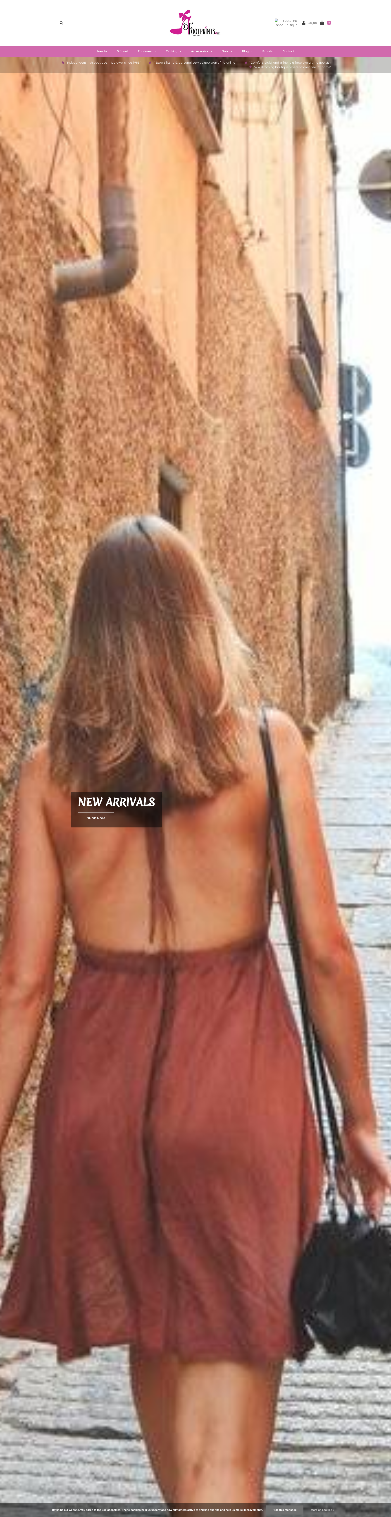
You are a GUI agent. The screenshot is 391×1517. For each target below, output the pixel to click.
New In (102, 51)
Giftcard (122, 51)
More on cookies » (322, 1510)
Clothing (171, 51)
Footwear (145, 51)
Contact (288, 51)
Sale (225, 51)
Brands (267, 51)
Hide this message (285, 1510)
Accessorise (199, 51)
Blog (245, 51)
